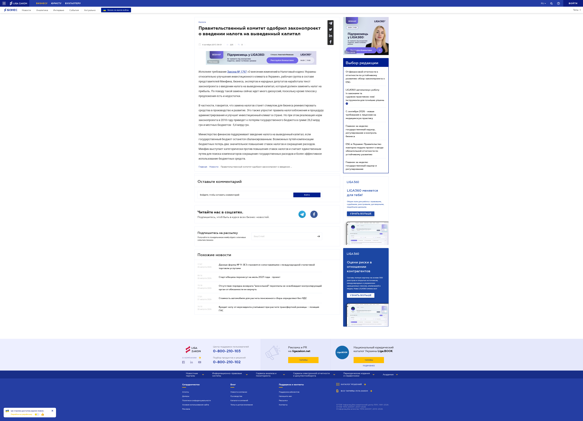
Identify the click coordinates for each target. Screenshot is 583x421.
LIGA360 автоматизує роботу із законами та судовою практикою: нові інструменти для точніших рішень (365, 96)
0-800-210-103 (227, 351)
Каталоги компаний (239, 400)
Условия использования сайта (195, 405)
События (74, 10)
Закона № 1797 (237, 71)
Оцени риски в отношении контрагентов (359, 266)
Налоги (202, 22)
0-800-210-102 (227, 362)
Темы (575, 10)
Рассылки (283, 400)
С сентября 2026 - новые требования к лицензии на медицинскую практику (361, 114)
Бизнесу (42, 3)
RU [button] (542, 3)
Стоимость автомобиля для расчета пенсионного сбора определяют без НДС (263, 298)
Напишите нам (285, 396)
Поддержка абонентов (289, 392)
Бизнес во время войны (118, 10)
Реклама (186, 409)
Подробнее (369, 366)
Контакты (283, 405)
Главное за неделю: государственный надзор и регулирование (361, 165)
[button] (4, 3)
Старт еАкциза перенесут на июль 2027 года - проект (249, 277)
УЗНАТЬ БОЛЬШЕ (360, 213)
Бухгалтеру (73, 3)
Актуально (90, 10)
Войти (307, 195)
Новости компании (238, 392)
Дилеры (185, 396)
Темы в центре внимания (241, 405)
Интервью (58, 10)
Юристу (56, 3)
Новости (26, 10)
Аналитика (42, 10)
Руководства (236, 396)
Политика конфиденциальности (196, 400)
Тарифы (303, 360)
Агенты (185, 392)
